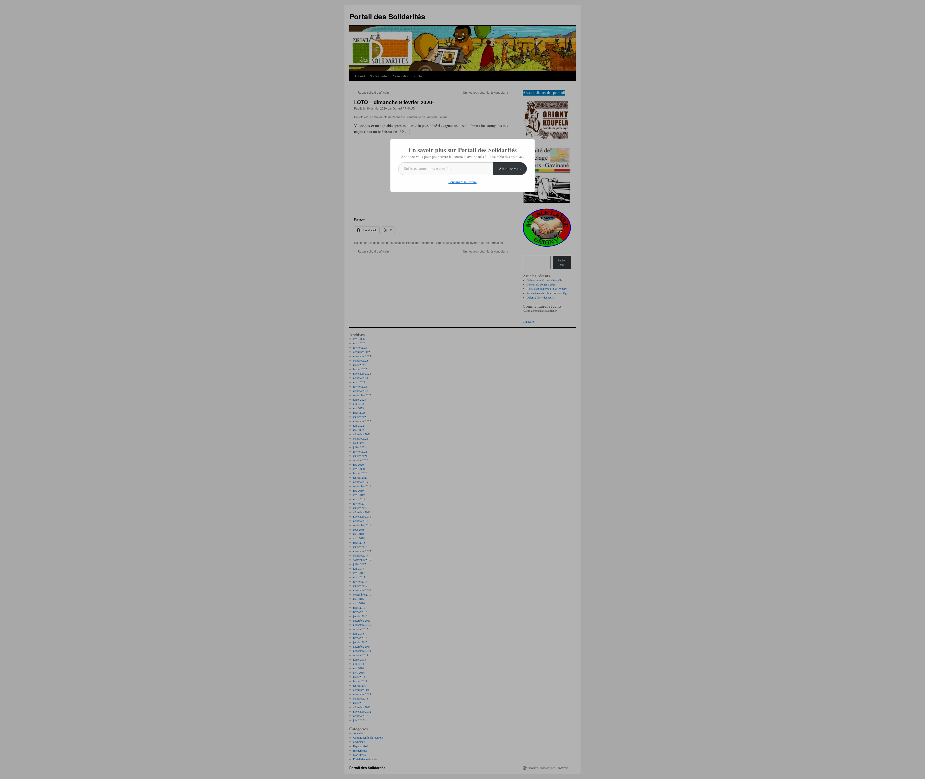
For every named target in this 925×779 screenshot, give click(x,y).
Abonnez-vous (510, 168)
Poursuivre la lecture (463, 182)
